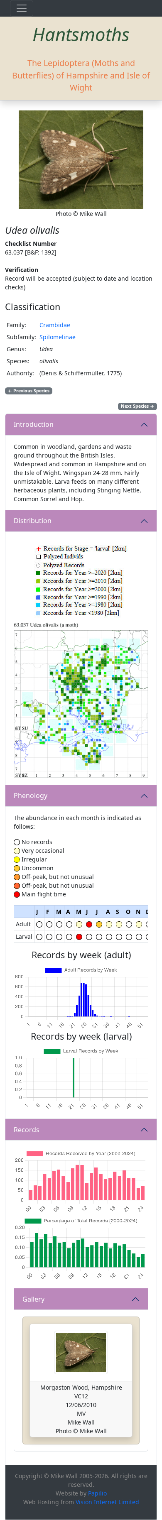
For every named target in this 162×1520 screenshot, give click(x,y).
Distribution (33, 520)
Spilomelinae (57, 337)
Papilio (97, 1493)
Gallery (33, 1299)
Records (26, 1129)
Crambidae (54, 325)
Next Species (137, 406)
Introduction (34, 424)
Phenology (30, 795)
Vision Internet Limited (107, 1502)
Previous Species (28, 391)
